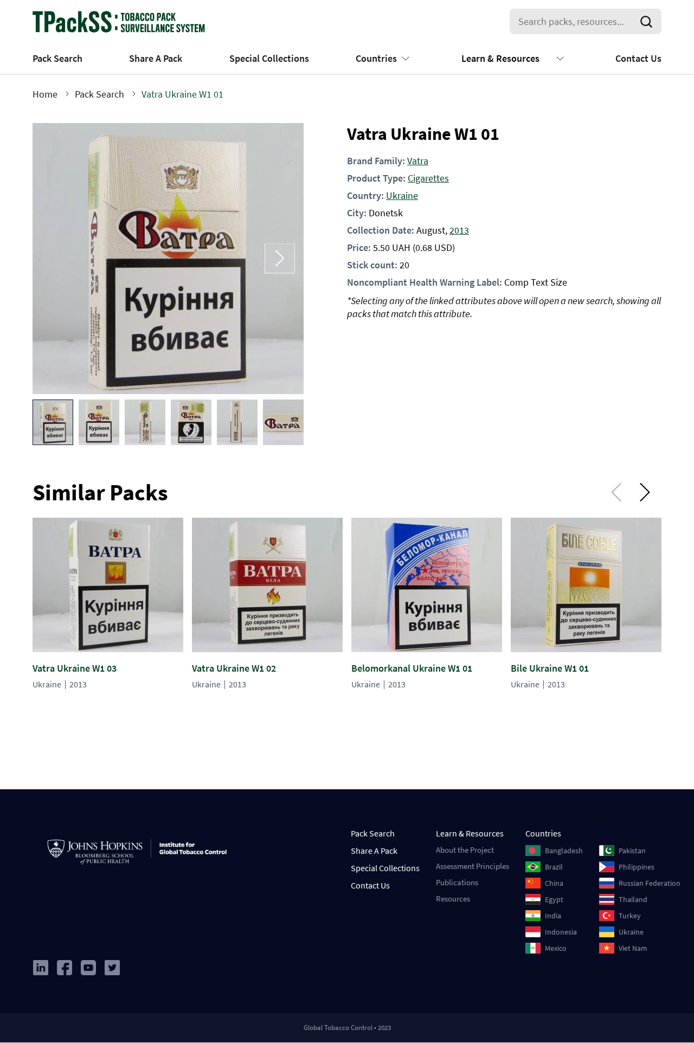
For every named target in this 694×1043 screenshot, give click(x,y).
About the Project (465, 850)
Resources (453, 898)
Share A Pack (155, 58)
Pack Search (57, 58)
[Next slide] (279, 258)
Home (45, 94)
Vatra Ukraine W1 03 (75, 668)
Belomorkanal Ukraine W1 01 (411, 668)
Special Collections (269, 58)
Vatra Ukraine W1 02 (234, 668)
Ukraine (402, 195)
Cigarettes (428, 178)
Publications (457, 882)
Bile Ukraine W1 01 (550, 668)
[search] (648, 22)
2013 (459, 230)
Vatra (417, 160)
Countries (376, 58)
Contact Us (638, 58)
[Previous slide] (56, 258)
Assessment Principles (472, 866)
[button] (53, 422)
